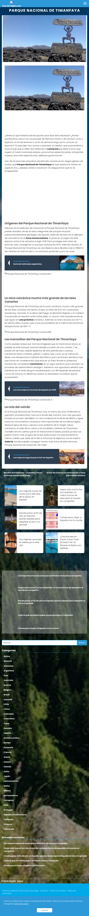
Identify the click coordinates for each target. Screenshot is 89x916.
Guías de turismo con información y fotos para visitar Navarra (66, 474)
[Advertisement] (22, 120)
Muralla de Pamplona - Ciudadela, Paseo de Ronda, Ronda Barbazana (23, 474)
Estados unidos (11, 738)
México (7, 790)
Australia (8, 680)
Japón (7, 776)
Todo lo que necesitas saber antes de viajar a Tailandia (31, 860)
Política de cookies (57, 891)
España (7, 733)
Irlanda (7, 766)
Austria (7, 685)
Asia (6, 675)
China (7, 709)
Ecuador (8, 728)
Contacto (44, 891)
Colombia (9, 714)
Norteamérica (11, 795)
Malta (7, 786)
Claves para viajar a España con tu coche (24, 865)
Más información (21, 904)
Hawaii (7, 762)
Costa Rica (9, 718)
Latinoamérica (11, 781)
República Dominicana (15, 814)
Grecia (7, 757)
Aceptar (44, 910)
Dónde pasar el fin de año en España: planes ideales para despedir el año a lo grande (45, 856)
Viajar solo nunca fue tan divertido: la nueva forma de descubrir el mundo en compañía (41, 850)
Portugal (8, 810)
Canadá (8, 699)
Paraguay (9, 800)
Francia (7, 752)
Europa (7, 742)
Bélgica (7, 690)
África (7, 656)
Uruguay (8, 824)
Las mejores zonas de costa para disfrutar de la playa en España (35, 843)
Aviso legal (33, 891)
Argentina (9, 670)
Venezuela (9, 829)
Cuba (6, 723)
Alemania (8, 666)
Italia (6, 771)
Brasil (6, 694)
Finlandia (8, 747)
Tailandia (9, 819)
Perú (6, 805)
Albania (8, 661)
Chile (6, 704)
